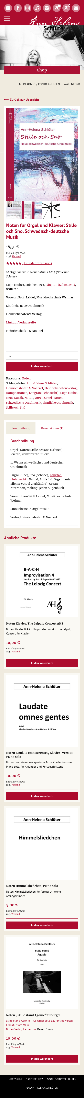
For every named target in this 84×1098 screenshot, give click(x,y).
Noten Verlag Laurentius (21, 1029)
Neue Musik (14, 398)
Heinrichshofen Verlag (61, 388)
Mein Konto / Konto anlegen (39, 84)
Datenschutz (34, 1079)
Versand (16, 256)
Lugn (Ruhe (68, 393)
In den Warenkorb (42, 366)
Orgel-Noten (53, 398)
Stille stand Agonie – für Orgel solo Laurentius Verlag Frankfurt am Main (39, 1023)
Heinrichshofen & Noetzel (24, 388)
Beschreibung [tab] (20, 428)
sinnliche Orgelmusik (58, 402)
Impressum (15, 1079)
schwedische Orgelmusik (23, 402)
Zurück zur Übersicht (21, 99)
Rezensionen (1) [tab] (52, 428)
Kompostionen (16, 393)
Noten (26, 378)
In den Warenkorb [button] (42, 663)
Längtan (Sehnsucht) (60, 285)
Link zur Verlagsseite (21, 322)
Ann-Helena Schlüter (42, 383)
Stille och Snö (15, 407)
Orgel (39, 398)
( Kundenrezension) (37, 263)
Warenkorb (72, 84)
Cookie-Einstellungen (61, 1079)
